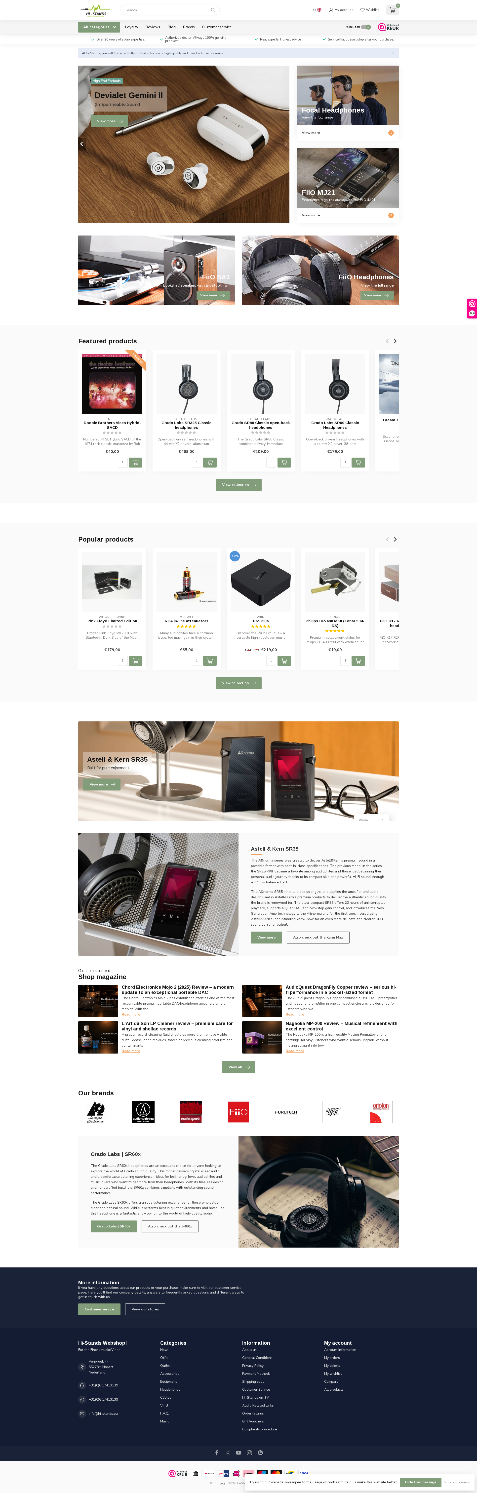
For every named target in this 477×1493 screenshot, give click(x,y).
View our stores (145, 1309)
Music (164, 1421)
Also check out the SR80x (170, 1226)
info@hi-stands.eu (103, 1413)
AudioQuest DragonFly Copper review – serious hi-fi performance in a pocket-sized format (341, 990)
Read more (131, 1014)
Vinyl (164, 1405)
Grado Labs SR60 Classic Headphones (335, 425)
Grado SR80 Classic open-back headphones (261, 425)
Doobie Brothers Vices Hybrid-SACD (112, 425)
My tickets (332, 1365)
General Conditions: (257, 1357)
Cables (165, 1397)
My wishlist (333, 1373)
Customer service (217, 27)
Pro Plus (261, 621)
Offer (164, 1357)
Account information (340, 1349)
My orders (332, 1357)
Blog (171, 27)
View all (235, 1067)
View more (266, 937)
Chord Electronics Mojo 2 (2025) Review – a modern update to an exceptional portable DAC (178, 990)
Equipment (168, 1381)
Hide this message (420, 1482)
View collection (235, 484)
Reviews (152, 27)
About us (249, 1349)
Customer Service (256, 1389)
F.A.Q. (164, 1413)
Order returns (253, 1413)
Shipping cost (253, 1381)
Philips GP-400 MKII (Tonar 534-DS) (335, 623)
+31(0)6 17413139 (103, 1385)
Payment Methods (256, 1373)
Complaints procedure (259, 1429)
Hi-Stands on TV (255, 1397)
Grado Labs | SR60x (113, 1226)
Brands (189, 27)
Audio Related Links (258, 1405)
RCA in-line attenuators (186, 621)
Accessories (169, 1373)
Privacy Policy (253, 1365)
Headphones (170, 1389)
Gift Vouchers (253, 1421)
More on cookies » (457, 1482)
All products (334, 1389)
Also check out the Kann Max (318, 937)
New (164, 1349)
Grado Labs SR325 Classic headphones (186, 425)
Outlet (165, 1365)
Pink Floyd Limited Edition (112, 621)
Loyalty (131, 27)
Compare (331, 1381)
